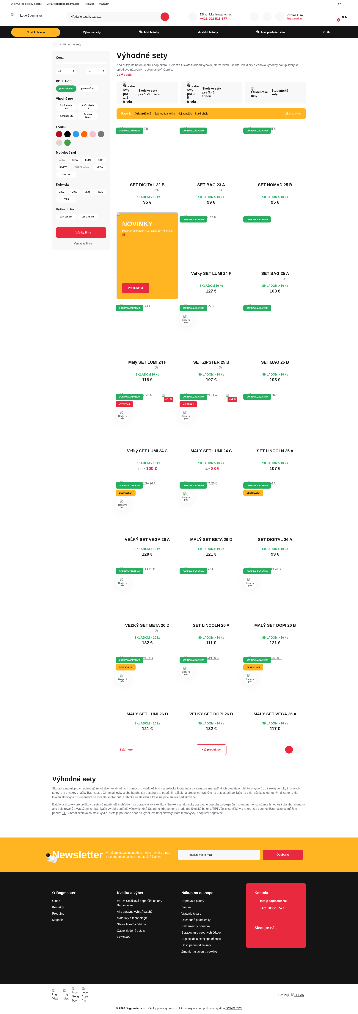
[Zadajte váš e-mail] (219, 855)
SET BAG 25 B (275, 362)
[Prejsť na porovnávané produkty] (254, 16)
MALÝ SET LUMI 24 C (211, 451)
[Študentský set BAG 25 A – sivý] (275, 242)
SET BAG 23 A (211, 184)
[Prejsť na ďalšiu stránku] (304, 749)
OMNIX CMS (234, 1008)
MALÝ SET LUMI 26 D (147, 714)
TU (64, 813)
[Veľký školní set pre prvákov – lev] (147, 508)
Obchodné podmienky (196, 919)
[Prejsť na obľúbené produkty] (267, 16)
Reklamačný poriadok (195, 926)
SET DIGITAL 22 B (147, 184)
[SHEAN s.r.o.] (298, 995)
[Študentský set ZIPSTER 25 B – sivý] (211, 331)
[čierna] (67, 134)
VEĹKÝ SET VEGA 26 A (147, 539)
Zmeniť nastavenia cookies (199, 951)
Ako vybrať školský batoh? (26, 3)
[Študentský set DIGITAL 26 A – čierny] (275, 508)
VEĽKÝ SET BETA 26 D (147, 625)
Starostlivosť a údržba (131, 924)
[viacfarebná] (59, 142)
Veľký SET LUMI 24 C (147, 451)
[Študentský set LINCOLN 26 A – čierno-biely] (211, 594)
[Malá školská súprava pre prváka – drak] (147, 683)
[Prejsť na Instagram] (269, 938)
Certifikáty (123, 937)
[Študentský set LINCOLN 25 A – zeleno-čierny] (275, 420)
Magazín (104, 3)
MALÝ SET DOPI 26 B (275, 625)
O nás (56, 900)
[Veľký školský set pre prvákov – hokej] (147, 594)
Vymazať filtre (83, 243)
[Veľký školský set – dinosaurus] (147, 420)
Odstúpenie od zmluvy (196, 945)
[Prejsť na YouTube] (280, 938)
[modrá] (76, 134)
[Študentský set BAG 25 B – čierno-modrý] (275, 331)
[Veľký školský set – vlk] (211, 242)
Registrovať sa (294, 18)
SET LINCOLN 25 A (275, 451)
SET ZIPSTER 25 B (211, 362)
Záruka (186, 907)
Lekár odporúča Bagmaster (63, 3)
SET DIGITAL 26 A (275, 539)
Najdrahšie (201, 113)
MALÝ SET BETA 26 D (211, 539)
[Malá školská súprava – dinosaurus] (211, 420)
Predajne (89, 3)
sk (339, 3)
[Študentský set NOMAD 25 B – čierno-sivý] (275, 154)
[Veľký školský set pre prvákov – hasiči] (211, 683)
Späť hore (126, 749)
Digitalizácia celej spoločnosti (201, 938)
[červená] (59, 134)
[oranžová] (84, 134)
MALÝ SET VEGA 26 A (275, 714)
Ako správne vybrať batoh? (135, 911)
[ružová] (93, 134)
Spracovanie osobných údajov (201, 932)
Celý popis (124, 74)
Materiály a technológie (132, 918)
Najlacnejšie (185, 113)
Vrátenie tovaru (191, 913)
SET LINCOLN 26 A (211, 625)
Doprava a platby (192, 900)
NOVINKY (137, 224)
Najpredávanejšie (164, 113)
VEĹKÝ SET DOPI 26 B (211, 714)
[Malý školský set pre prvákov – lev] (275, 683)
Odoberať (283, 854)
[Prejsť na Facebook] (258, 938)
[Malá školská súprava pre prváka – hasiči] (275, 594)
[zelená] (67, 142)
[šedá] (101, 134)
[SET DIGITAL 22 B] (147, 154)
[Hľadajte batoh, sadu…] (118, 17)
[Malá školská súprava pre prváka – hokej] (211, 508)
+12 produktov (211, 749)
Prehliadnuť (135, 288)
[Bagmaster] (29, 16)
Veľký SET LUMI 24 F (211, 273)
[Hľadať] (165, 16)
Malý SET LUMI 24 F (147, 362)
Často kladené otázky (131, 930)
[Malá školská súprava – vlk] (147, 331)
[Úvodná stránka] (54, 44)
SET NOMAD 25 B (275, 184)
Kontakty (58, 907)
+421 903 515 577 (213, 18)
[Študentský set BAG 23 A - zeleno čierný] (211, 154)
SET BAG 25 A (275, 273)
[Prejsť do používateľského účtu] (279, 16)
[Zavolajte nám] (192, 16)
